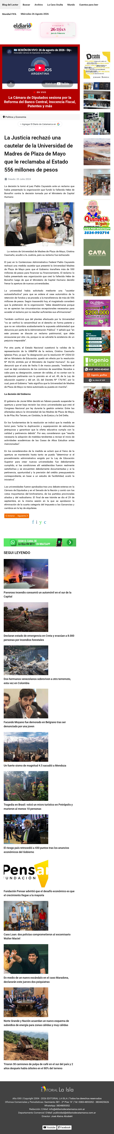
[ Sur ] (74, 35)
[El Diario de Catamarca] (23, 26)
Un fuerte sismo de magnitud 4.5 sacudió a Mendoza (35, 765)
